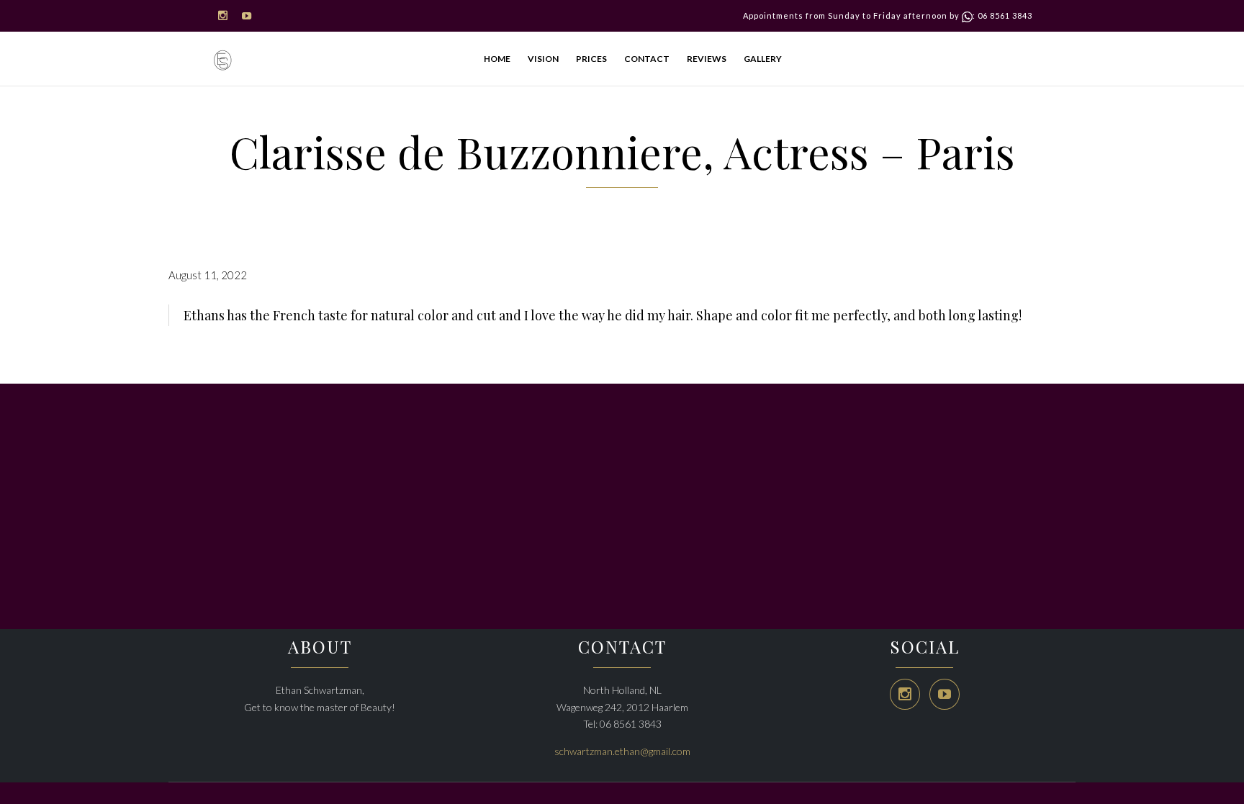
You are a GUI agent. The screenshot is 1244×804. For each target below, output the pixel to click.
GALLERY (763, 58)
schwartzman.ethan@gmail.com (622, 751)
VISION (543, 58)
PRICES (591, 58)
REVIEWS (706, 58)
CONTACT (647, 58)
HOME (497, 58)
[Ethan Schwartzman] (222, 61)
